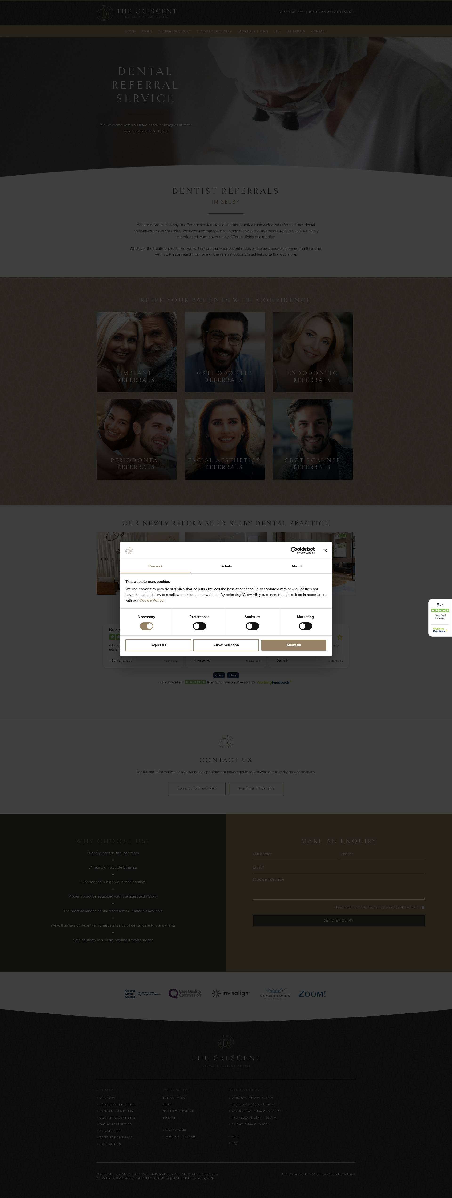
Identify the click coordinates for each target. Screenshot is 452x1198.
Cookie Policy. (151, 600)
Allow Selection (226, 645)
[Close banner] (325, 550)
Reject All (158, 645)
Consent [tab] (155, 566)
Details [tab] (226, 566)
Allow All (294, 645)
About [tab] (296, 566)
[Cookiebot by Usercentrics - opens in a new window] (294, 550)
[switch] (199, 626)
